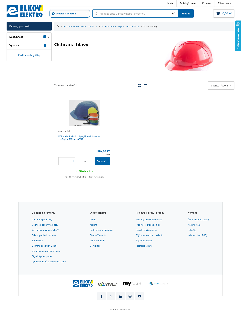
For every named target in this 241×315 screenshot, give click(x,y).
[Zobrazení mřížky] (140, 85)
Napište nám (194, 224)
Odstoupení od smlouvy (44, 235)
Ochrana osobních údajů (44, 245)
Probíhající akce (188, 3)
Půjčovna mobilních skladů (149, 235)
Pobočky (192, 230)
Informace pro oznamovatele (46, 251)
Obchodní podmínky (42, 219)
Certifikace (95, 245)
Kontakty (206, 3)
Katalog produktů (19, 26)
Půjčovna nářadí (144, 240)
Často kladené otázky (198, 219)
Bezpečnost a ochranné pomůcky (80, 26)
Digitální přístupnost (42, 256)
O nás (170, 3)
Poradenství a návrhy (146, 230)
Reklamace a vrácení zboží (45, 230)
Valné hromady (97, 240)
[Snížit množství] (60, 161)
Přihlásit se (223, 3)
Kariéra (93, 224)
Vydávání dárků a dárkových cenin (49, 261)
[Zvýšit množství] (73, 161)
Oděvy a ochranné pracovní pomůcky (120, 26)
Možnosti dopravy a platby (45, 224)
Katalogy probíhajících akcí (149, 219)
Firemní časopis (98, 235)
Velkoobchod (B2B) (197, 235)
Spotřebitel (37, 240)
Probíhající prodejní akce (148, 224)
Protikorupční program (101, 230)
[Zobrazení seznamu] (146, 85)
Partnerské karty (144, 245)
